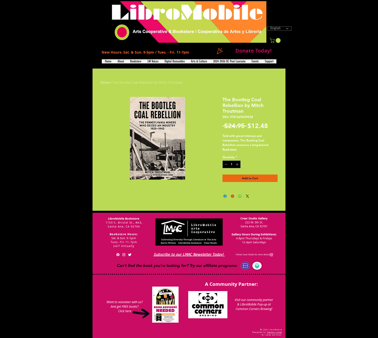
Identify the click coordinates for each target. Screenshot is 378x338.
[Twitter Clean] (130, 255)
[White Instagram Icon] (124, 255)
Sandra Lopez (274, 332)
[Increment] (237, 164)
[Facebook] (118, 255)
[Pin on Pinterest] (232, 196)
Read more (229, 149)
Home (105, 82)
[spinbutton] (231, 164)
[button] (120, 61)
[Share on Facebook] (225, 196)
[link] (276, 40)
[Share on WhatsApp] (240, 196)
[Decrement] (225, 164)
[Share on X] (247, 196)
